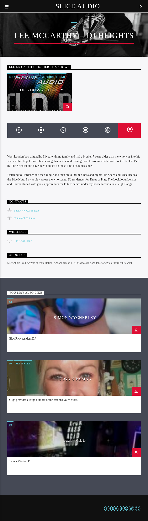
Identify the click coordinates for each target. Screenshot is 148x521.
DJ (74, 25)
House (33, 77)
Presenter (22, 363)
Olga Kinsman (75, 379)
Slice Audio (78, 6)
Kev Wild (75, 440)
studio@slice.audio (24, 218)
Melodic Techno (53, 77)
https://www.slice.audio (27, 210)
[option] (39, 92)
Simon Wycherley (75, 317)
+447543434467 (23, 240)
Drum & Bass (17, 77)
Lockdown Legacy (40, 90)
